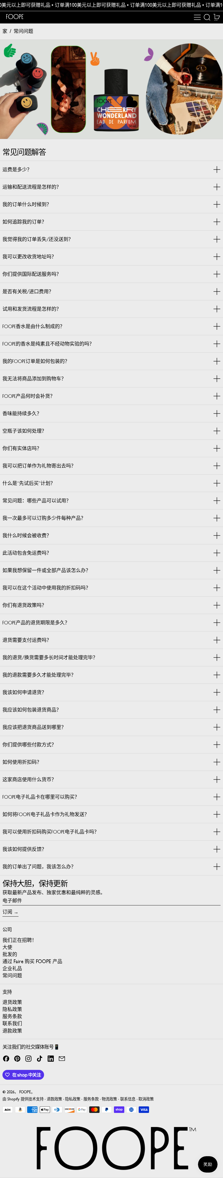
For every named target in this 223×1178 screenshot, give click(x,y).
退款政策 (54, 1099)
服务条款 (91, 1099)
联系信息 (127, 1099)
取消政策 (146, 1099)
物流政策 (109, 1099)
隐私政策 (72, 1099)
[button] (207, 17)
